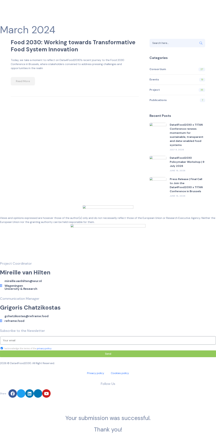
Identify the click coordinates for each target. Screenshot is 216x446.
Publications (158, 100)
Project (155, 90)
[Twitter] (21, 393)
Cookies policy (120, 373)
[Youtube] (46, 393)
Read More (23, 81)
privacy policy (44, 348)
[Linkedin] (29, 393)
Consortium (158, 69)
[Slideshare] (38, 393)
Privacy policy (95, 373)
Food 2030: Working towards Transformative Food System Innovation (73, 46)
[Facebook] (12, 393)
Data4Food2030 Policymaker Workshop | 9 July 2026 (187, 162)
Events (154, 79)
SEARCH (201, 43)
